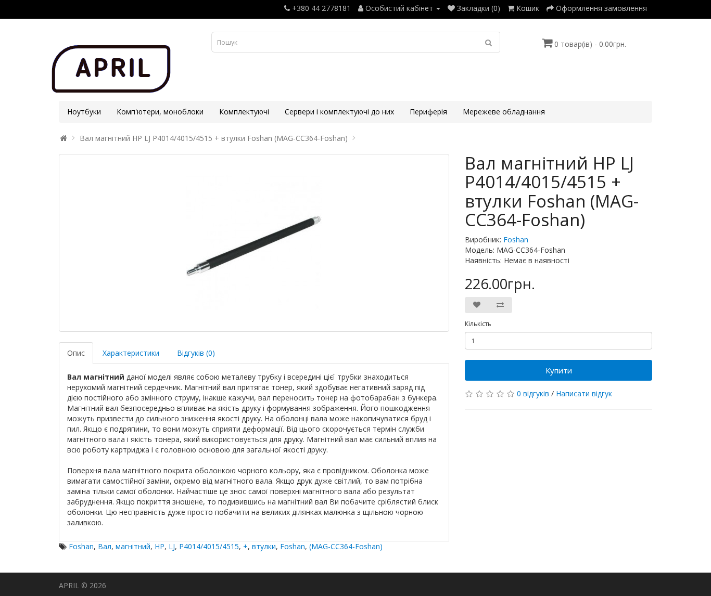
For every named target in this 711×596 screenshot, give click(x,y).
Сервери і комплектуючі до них (339, 111)
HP (159, 546)
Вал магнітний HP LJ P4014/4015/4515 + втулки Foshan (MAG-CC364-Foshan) (214, 138)
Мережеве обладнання (504, 111)
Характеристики (131, 353)
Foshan (515, 239)
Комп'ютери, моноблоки (160, 111)
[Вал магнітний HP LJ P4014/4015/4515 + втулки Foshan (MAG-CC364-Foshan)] (254, 243)
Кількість (478, 323)
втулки (264, 546)
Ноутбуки (84, 111)
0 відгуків (533, 393)
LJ (172, 546)
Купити (558, 370)
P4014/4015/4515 (209, 546)
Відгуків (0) (196, 353)
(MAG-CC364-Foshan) (346, 546)
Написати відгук (584, 393)
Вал (104, 546)
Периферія (428, 111)
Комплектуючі (244, 111)
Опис (76, 353)
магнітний (133, 546)
